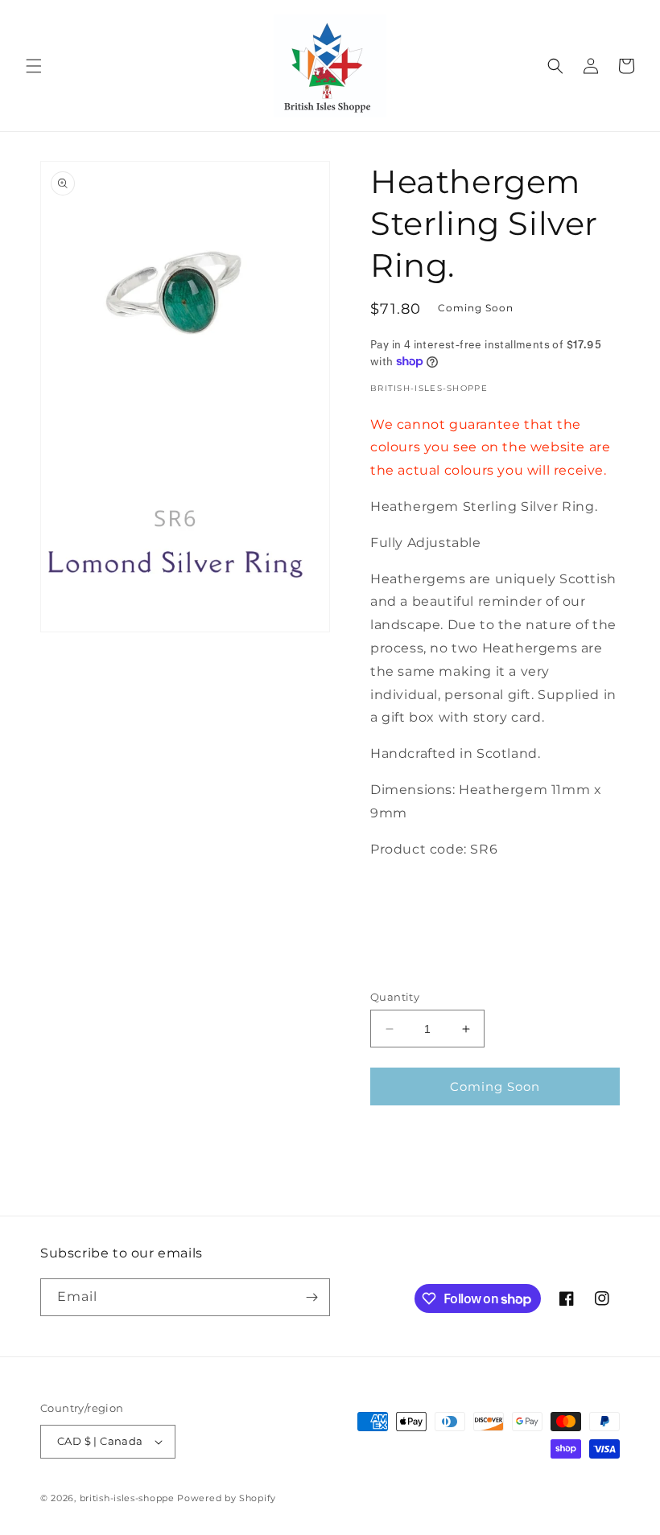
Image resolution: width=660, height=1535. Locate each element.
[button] (34, 66)
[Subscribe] (311, 1297)
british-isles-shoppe (127, 1498)
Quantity (394, 996)
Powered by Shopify (226, 1498)
